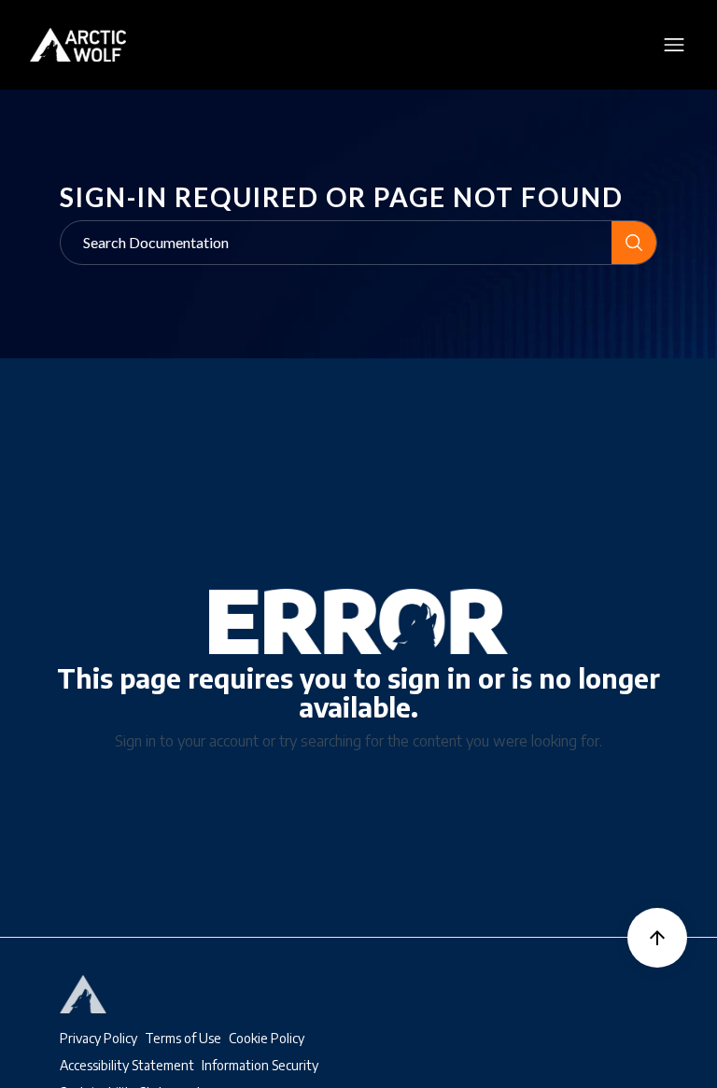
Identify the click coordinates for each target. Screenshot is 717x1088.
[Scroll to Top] (657, 938)
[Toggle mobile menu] (673, 44)
